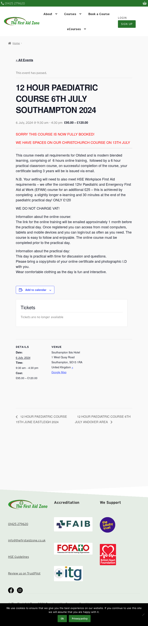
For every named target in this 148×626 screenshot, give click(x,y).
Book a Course (99, 14)
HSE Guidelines (18, 556)
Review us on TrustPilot (24, 573)
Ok (62, 618)
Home (16, 43)
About (47, 14)
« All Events (24, 60)
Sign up (127, 23)
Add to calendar (35, 290)
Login (122, 17)
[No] (143, 615)
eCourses (74, 29)
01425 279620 (14, 3)
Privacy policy (79, 618)
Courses (70, 14)
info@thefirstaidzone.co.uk (26, 540)
